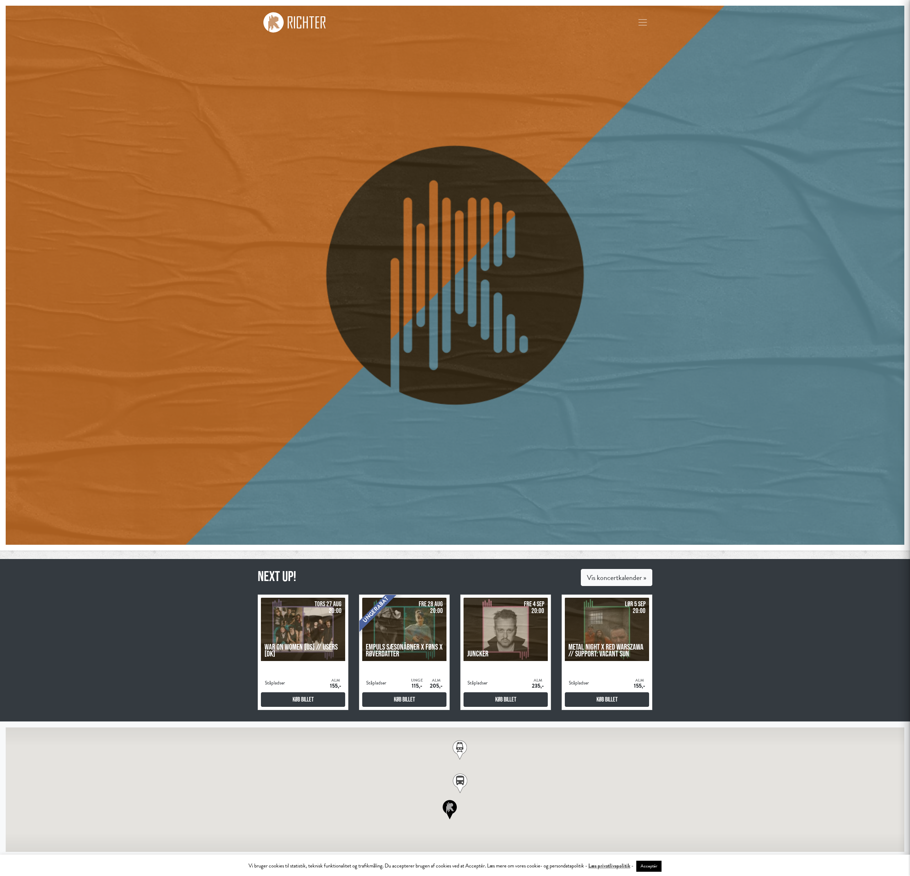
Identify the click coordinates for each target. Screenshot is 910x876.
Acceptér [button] (649, 866)
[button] (460, 783)
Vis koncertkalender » (616, 577)
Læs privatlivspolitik (609, 866)
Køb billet (303, 699)
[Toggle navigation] (642, 22)
